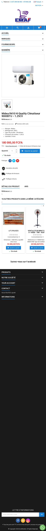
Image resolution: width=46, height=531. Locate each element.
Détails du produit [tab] (11, 186)
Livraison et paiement (37, 524)
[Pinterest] (17, 160)
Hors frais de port (11, 146)
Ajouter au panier (29, 151)
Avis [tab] (26, 186)
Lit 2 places (13, 231)
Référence (5, 119)
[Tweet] (13, 160)
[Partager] (10, 160)
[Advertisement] (23, 405)
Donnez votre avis (22, 124)
